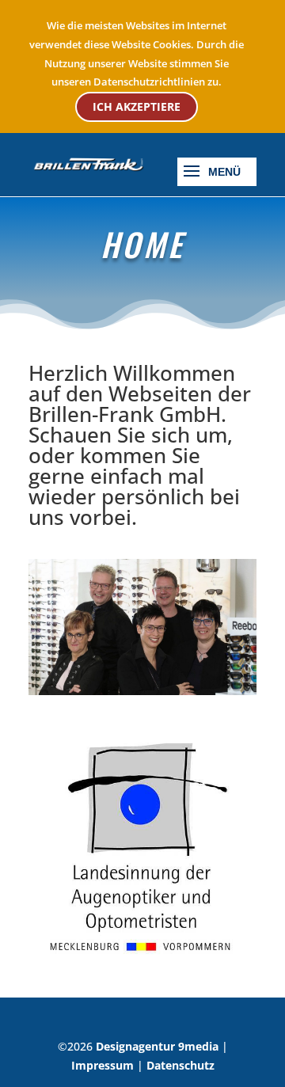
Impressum (102, 1065)
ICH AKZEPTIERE (136, 106)
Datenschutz (180, 1065)
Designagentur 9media (157, 1046)
